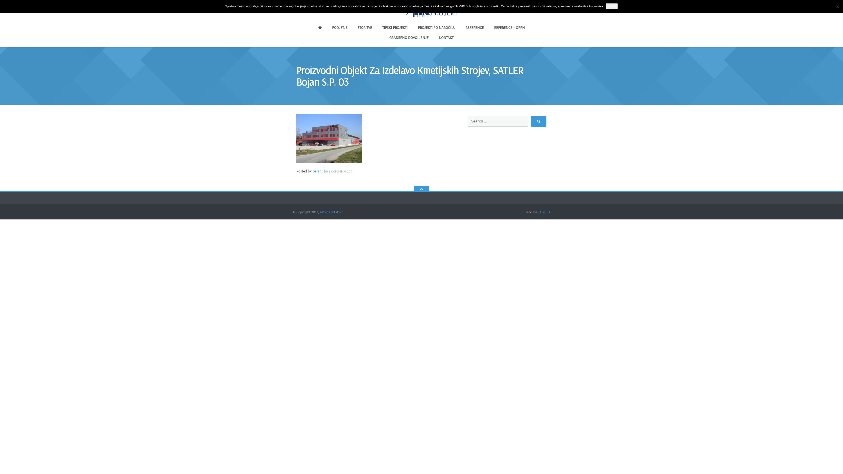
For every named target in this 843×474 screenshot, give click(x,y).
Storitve (365, 27)
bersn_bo (320, 171)
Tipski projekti (395, 27)
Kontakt (446, 37)
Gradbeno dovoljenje (409, 37)
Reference (475, 27)
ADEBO (544, 212)
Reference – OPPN (509, 27)
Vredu (612, 6)
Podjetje (340, 27)
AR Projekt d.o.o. (332, 212)
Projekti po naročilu (436, 27)
